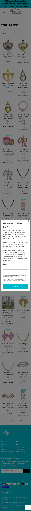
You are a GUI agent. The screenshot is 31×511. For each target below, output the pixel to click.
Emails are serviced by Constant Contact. (11, 281)
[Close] (29, 221)
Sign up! (15, 286)
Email (5, 264)
